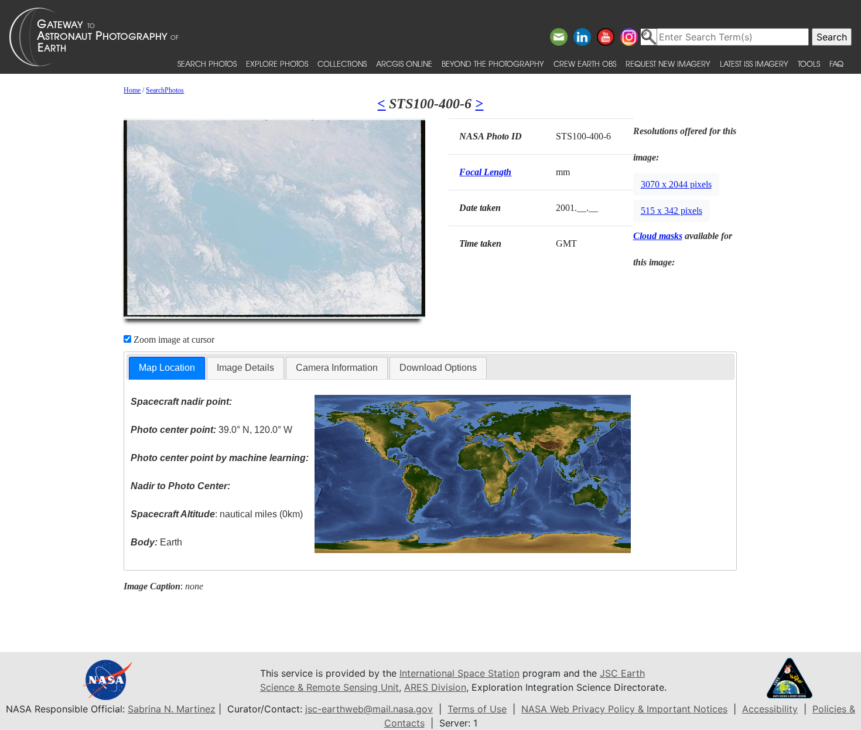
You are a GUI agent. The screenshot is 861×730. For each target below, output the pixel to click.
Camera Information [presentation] (337, 368)
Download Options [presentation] (438, 368)
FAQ (836, 63)
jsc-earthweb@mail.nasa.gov (369, 709)
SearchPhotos (165, 90)
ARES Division (435, 687)
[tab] (167, 368)
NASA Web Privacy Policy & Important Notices (624, 709)
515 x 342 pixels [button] (671, 211)
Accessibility (770, 709)
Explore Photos (277, 63)
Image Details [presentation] (245, 368)
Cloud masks (657, 236)
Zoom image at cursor (172, 339)
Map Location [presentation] (167, 368)
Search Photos (207, 63)
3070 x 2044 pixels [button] (676, 184)
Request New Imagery (668, 63)
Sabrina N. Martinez (172, 709)
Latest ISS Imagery (754, 63)
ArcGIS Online (404, 63)
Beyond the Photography (493, 63)
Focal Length (485, 172)
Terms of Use (477, 709)
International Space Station (459, 673)
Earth (156, 542)
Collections (342, 63)
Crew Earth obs (585, 63)
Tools (809, 63)
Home (132, 90)
